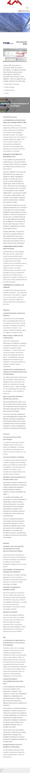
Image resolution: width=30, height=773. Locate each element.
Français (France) (25, 10)
